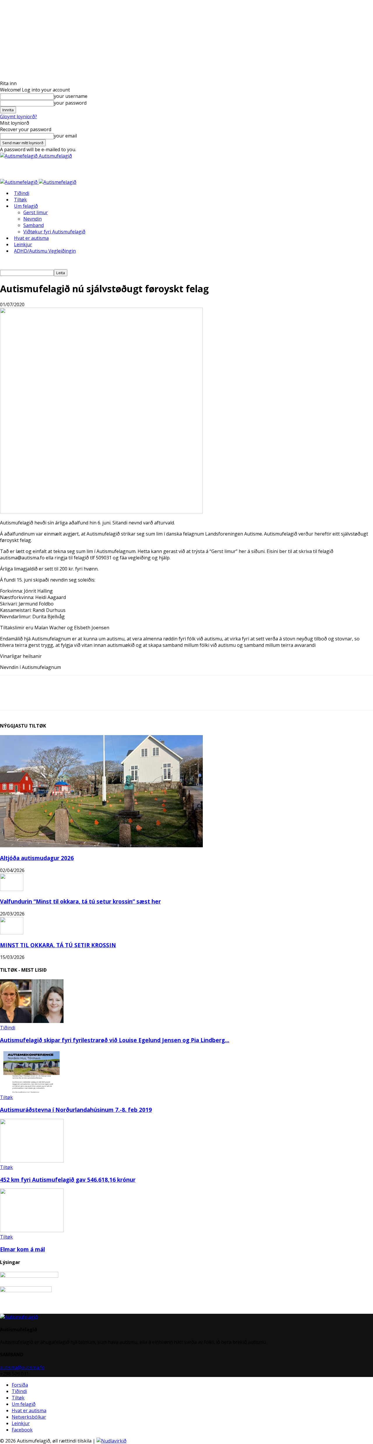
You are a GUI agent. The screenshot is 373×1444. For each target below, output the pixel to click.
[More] (71, 698)
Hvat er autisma (31, 238)
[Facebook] (49, 698)
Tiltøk (20, 199)
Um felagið (26, 206)
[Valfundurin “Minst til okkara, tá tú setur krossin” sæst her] (11, 889)
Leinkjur (23, 244)
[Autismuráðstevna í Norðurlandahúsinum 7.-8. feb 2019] (32, 1091)
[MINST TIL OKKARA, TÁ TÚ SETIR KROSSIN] (11, 932)
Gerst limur (35, 212)
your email (65, 136)
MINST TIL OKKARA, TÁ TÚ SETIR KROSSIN (58, 945)
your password (70, 103)
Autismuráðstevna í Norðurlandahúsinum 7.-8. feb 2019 (76, 1109)
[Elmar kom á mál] (32, 1230)
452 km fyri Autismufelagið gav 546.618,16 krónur (68, 1179)
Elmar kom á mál (22, 1249)
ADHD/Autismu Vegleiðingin (45, 251)
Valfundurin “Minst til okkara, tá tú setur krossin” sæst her (80, 901)
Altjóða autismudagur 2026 (37, 858)
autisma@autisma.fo (22, 1367)
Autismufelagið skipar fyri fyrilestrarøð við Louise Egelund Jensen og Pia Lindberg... (114, 1040)
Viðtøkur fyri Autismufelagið (54, 231)
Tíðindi (21, 193)
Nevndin (32, 219)
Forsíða (20, 1385)
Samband (33, 225)
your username (70, 96)
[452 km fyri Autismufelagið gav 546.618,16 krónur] (32, 1161)
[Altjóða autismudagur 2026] (101, 845)
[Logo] (19, 182)
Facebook (22, 1430)
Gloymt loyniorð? (18, 116)
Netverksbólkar (29, 1417)
